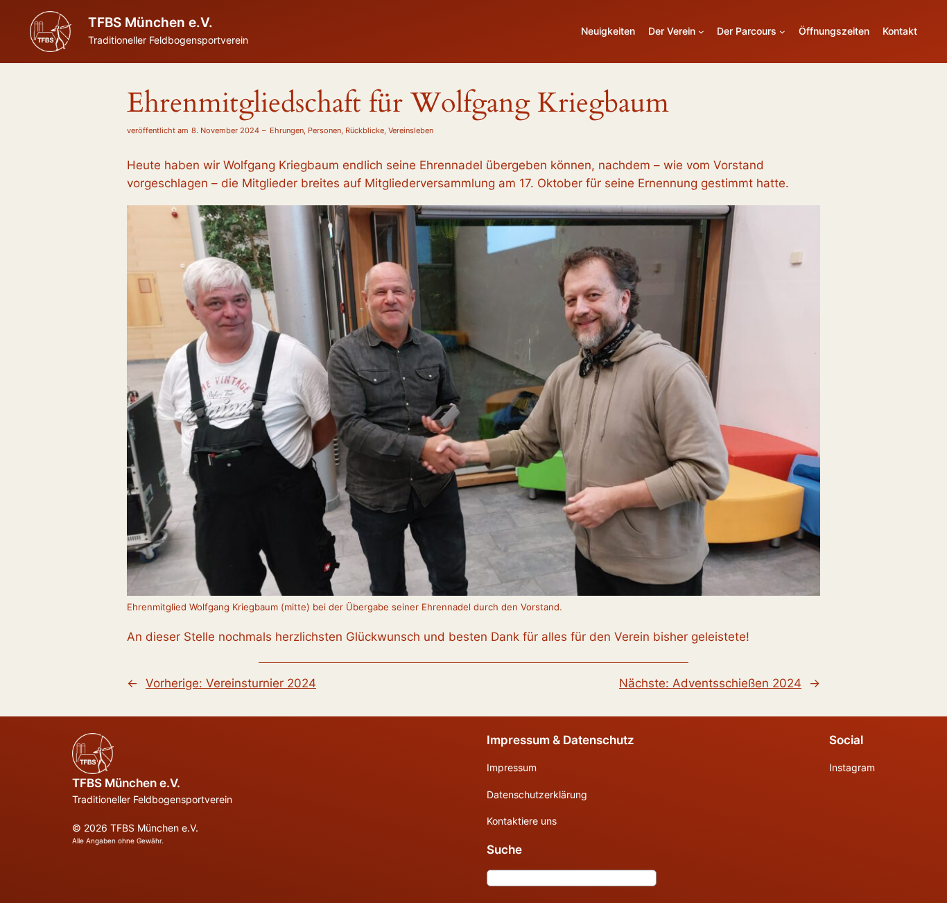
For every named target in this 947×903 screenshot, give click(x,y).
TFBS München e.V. (150, 22)
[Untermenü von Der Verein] (701, 31)
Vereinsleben (410, 130)
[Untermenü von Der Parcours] (782, 31)
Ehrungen (287, 130)
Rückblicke (364, 130)
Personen (324, 130)
